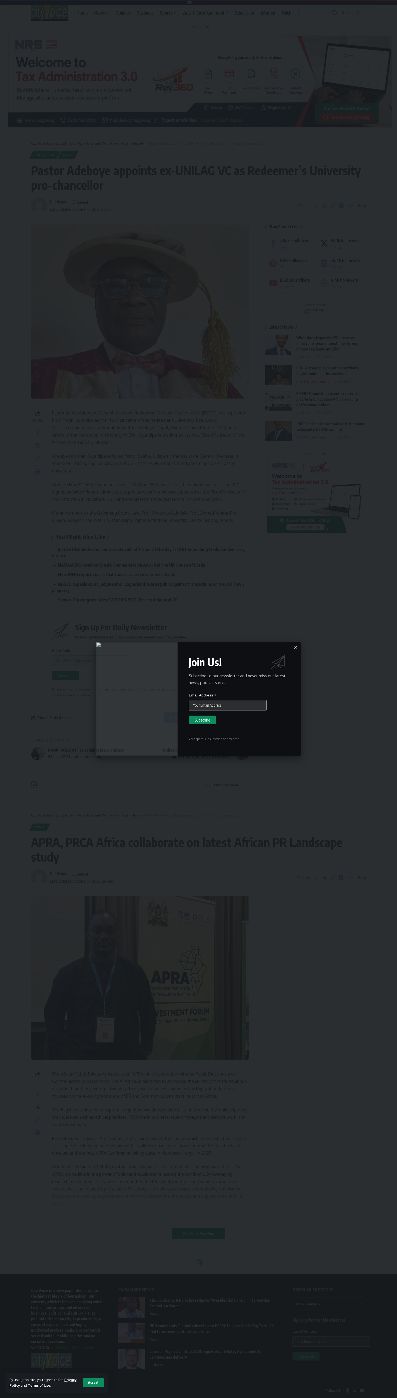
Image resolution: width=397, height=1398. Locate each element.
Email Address (202, 695)
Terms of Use (39, 1385)
